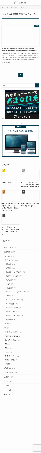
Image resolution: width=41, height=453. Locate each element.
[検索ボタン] (38, 2)
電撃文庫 (10, 264)
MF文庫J (10, 268)
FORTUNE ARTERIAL (12, 336)
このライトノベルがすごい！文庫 (18, 292)
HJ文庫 (9, 284)
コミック (9, 256)
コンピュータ (10, 372)
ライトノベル (11, 260)
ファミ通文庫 (12, 304)
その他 (8, 324)
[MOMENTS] (20, 2)
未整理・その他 (11, 360)
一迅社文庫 (11, 288)
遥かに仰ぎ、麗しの (12, 340)
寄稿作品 (9, 364)
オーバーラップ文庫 (13, 308)
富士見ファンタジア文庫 (15, 272)
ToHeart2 (9, 344)
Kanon (8, 352)
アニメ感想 (9, 390)
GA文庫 (9, 296)
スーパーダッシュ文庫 (14, 300)
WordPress (9, 368)
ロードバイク (10, 247)
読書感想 (9, 252)
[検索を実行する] (37, 85)
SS (7, 328)
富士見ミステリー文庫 (14, 316)
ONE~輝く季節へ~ (12, 356)
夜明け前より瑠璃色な (13, 332)
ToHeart (9, 348)
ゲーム (8, 381)
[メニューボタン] (2, 2)
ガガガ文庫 (11, 280)
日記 (7, 394)
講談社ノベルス (12, 312)
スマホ (7, 385)
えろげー (8, 377)
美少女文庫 (11, 320)
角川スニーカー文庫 (14, 276)
